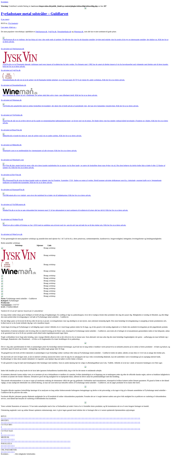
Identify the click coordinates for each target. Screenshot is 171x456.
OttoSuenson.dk (41, 32)
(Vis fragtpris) (13, 23)
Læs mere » (5, 27)
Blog (11, 454)
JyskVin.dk (52, 32)
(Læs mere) (5, 19)
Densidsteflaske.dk (64, 32)
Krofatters (4, 2)
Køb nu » (13, 27)
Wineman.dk (78, 32)
